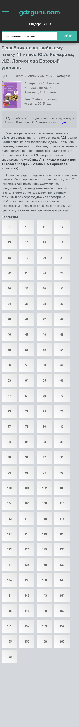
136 (27, 580)
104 (9, 503)
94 (9, 472)
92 (44, 457)
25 (61, 273)
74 (26, 411)
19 (26, 257)
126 (62, 549)
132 (62, 565)
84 (9, 442)
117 (9, 534)
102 (44, 488)
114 (27, 518)
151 (9, 626)
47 (26, 334)
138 (44, 580)
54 (61, 350)
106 (27, 503)
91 (26, 457)
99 (61, 472)
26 (9, 288)
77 (9, 426)
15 (44, 242)
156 (27, 641)
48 (44, 334)
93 (61, 457)
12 (61, 227)
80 (44, 426)
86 (26, 442)
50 (9, 350)
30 (44, 288)
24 (44, 273)
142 (27, 595)
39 (61, 304)
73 (9, 411)
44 (61, 319)
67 (9, 396)
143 (44, 595)
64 (26, 380)
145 (9, 611)
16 (61, 242)
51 (26, 350)
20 (44, 257)
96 (26, 472)
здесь (65, 122)
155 (9, 641)
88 (44, 442)
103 (62, 488)
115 (44, 518)
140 (62, 580)
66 (61, 380)
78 (26, 426)
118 (27, 534)
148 (44, 611)
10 (26, 227)
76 (61, 411)
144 (62, 595)
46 (9, 334)
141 (9, 595)
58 (26, 365)
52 (44, 350)
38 (44, 304)
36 (26, 304)
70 (44, 396)
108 (44, 503)
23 (26, 273)
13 (9, 242)
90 (9, 457)
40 (9, 319)
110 (62, 503)
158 (44, 641)
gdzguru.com (39, 11)
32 (61, 288)
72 (61, 396)
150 (62, 611)
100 (9, 488)
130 (44, 565)
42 (44, 319)
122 (9, 549)
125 (44, 549)
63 (9, 380)
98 (44, 472)
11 (44, 227)
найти (67, 36)
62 (61, 365)
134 (9, 580)
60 (44, 365)
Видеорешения (40, 23)
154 (62, 626)
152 (27, 626)
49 (61, 334)
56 (9, 365)
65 (44, 380)
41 (26, 319)
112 (9, 518)
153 (44, 626)
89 (61, 442)
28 (26, 288)
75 (44, 411)
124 (27, 549)
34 (9, 304)
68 (26, 396)
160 (62, 641)
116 (62, 518)
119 (44, 534)
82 (61, 426)
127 (9, 565)
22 (9, 273)
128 (27, 565)
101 (27, 488)
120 (62, 534)
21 (61, 257)
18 (9, 257)
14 (26, 242)
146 (27, 611)
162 (9, 657)
